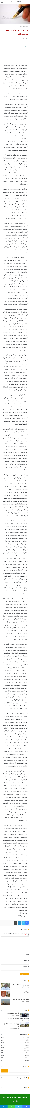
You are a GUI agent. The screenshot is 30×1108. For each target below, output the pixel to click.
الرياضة (26, 1050)
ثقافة (26, 1055)
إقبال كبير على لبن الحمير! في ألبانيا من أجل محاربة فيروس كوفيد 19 (10, 1024)
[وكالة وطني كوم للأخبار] (15, 1)
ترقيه (26, 1052)
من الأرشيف (26, 992)
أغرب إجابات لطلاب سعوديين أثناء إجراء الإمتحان (17, 1019)
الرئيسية (25, 26)
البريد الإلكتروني (25, 960)
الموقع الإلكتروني (25, 966)
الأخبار (21, 26)
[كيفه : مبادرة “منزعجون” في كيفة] (5, 1002)
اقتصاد (26, 1042)
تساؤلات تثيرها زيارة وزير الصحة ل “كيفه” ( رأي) (21, 985)
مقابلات (26, 1057)
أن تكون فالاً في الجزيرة (13, 1013)
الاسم (27, 954)
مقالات (26, 1060)
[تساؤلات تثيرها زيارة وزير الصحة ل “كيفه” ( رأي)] (5, 986)
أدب (27, 1040)
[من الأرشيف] (5, 994)
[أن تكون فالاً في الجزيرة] (24, 1015)
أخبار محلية (25, 1037)
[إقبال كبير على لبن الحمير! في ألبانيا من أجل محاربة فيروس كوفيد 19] (24, 1024)
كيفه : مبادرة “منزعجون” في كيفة (20, 999)
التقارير (26, 1047)
